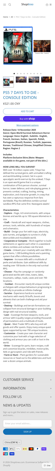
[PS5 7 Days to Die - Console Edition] (27, 45)
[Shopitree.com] (27, 5)
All (12, 17)
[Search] (9, 5)
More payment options (27, 125)
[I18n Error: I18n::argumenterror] (8, 82)
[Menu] (4, 5)
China (11, 442)
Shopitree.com (17, 462)
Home (5, 17)
